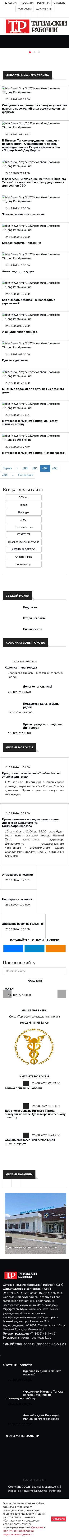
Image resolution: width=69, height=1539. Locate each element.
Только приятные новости (23, 1088)
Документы (44, 9)
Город (23, 505)
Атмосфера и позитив (17, 874)
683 (55, 468)
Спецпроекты (32, 629)
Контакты (24, 9)
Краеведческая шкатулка (23, 542)
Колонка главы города (21, 667)
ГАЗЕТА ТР (23, 534)
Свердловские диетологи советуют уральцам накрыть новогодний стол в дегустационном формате (34, 109)
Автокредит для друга (18, 271)
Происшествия (24, 527)
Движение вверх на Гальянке (23, 923)
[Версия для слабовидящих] (23, 14)
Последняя (25, 475)
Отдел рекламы (34, 618)
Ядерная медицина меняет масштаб (31, 1247)
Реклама (43, 3)
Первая (7, 468)
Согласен (59, 1519)
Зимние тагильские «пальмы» (23, 214)
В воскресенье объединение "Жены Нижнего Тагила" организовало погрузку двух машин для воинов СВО (34, 182)
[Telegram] (41, 14)
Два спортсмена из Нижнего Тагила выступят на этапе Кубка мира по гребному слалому (35, 1114)
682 (45, 468)
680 (25, 468)
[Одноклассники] (47, 14)
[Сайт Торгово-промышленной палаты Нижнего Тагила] (34, 1047)
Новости (27, 3)
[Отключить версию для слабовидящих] (29, 14)
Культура (23, 512)
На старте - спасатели (17, 899)
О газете (59, 3)
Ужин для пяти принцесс (19, 331)
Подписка (30, 607)
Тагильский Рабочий (47, 1490)
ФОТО (9, 989)
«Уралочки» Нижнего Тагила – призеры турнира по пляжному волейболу (35, 1395)
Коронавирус (24, 564)
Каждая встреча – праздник (21, 242)
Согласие (37, 1527)
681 (35, 468)
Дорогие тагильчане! (37, 686)
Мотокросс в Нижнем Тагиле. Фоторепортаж (33, 452)
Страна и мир (23, 557)
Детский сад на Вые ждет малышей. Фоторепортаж (41, 1417)
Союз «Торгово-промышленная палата (34, 1016)
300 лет (24, 497)
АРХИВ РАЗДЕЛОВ (23, 549)
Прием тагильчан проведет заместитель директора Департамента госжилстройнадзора (30, 823)
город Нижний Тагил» (34, 1022)
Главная (11, 3)
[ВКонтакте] (35, 14)
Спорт (24, 519)
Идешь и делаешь (15, 360)
